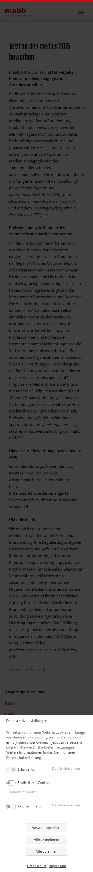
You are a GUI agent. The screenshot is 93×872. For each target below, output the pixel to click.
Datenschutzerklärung (23, 757)
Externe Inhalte (30, 806)
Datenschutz (37, 866)
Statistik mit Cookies (34, 782)
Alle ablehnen (46, 851)
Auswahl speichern (46, 827)
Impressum (57, 866)
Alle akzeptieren (46, 839)
